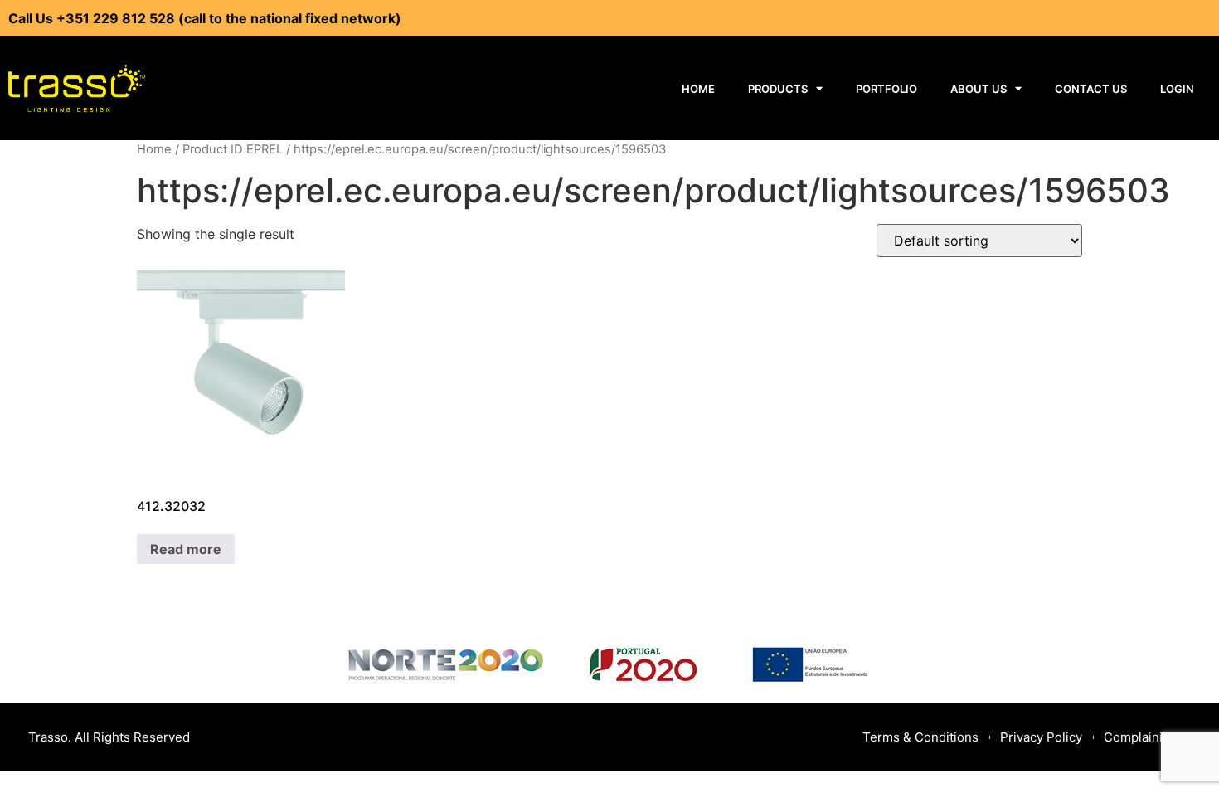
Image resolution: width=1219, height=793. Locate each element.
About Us (978, 88)
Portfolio (886, 88)
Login (1177, 88)
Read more (185, 549)
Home (698, 88)
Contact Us (1091, 88)
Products (778, 88)
